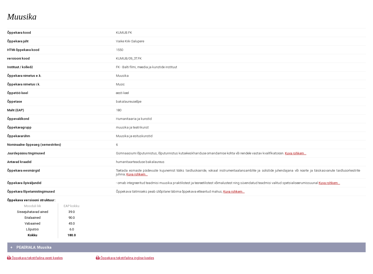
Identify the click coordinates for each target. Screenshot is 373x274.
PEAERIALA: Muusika (31, 247)
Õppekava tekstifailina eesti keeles (37, 258)
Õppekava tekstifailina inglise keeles (127, 258)
